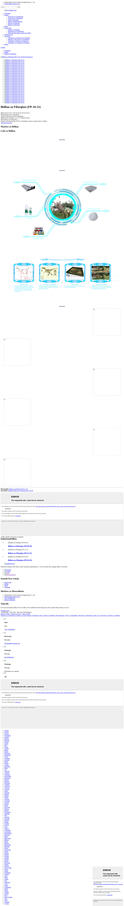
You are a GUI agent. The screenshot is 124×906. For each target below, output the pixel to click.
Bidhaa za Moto (5, 614)
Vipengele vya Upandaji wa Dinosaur (19, 43)
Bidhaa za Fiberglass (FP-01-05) (20, 560)
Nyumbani (7, 13)
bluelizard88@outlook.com (12, 4)
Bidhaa (6, 15)
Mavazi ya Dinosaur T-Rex (34, 615)
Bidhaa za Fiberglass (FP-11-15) (18, 489)
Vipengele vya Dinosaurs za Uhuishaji (19, 38)
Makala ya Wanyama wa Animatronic (19, 39)
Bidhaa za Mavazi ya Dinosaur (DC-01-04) (20, 490)
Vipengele (7, 36)
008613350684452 (9, 600)
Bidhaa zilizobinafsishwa (15, 21)
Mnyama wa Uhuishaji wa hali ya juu (89, 615)
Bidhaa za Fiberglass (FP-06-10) (20, 546)
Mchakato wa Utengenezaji (16, 31)
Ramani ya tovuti (16, 614)
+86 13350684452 (9, 598)
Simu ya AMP (26, 614)
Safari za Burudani (13, 20)
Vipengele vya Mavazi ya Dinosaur (18, 41)
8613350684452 (9, 657)
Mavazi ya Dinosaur (14, 23)
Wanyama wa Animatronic (15, 16)
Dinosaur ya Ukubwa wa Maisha (110, 615)
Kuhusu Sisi (7, 28)
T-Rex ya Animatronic (71, 615)
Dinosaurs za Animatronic (15, 18)
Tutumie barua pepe (6, 123)
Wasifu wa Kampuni (14, 29)
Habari (6, 44)
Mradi (6, 26)
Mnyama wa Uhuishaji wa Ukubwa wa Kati (13, 615)
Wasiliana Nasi (8, 34)
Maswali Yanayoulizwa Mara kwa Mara (19, 33)
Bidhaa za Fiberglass (14, 25)
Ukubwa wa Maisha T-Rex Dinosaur (53, 615)
